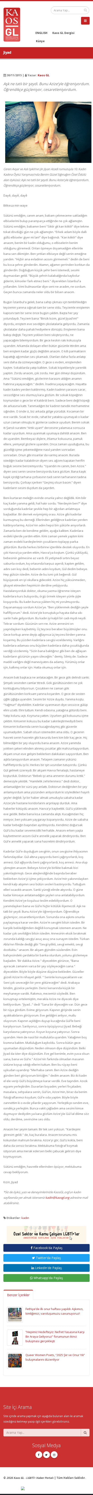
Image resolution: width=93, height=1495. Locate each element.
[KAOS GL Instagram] (54, 1454)
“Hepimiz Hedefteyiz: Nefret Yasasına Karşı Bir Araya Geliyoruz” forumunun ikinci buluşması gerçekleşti (55, 1336)
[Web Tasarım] (55, 1488)
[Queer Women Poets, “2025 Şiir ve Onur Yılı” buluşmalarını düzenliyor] (15, 1360)
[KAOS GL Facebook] (38, 1454)
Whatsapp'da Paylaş (48, 1278)
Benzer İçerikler (18, 1295)
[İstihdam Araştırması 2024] (46, 1232)
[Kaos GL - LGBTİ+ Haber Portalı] (13, 24)
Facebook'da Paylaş (48, 1248)
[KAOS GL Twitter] (46, 1454)
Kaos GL (43, 75)
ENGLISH (41, 33)
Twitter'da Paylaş (48, 1258)
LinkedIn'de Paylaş (48, 1268)
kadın (25, 1218)
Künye (40, 41)
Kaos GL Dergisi (63, 33)
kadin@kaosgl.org (57, 1197)
